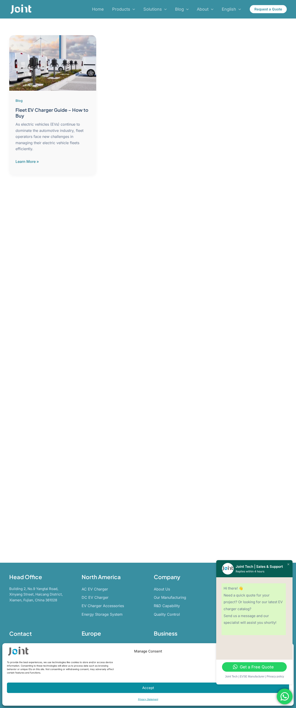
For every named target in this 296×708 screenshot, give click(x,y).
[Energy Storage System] (102, 614)
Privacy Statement (148, 699)
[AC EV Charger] (95, 589)
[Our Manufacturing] (170, 597)
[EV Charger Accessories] (103, 606)
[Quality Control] (167, 614)
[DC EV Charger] (95, 597)
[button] (132, 9)
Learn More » (27, 162)
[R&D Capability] (167, 606)
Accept (148, 688)
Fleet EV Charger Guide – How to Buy (51, 112)
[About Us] (162, 589)
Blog (19, 100)
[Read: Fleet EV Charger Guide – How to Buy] (52, 62)
